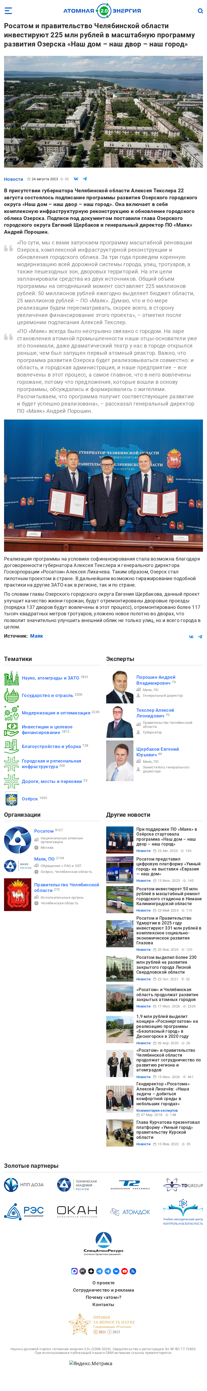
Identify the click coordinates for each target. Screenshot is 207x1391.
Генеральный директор (163, 695)
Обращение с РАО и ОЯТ (61, 866)
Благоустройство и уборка (51, 746)
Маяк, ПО (150, 690)
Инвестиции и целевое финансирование (47, 729)
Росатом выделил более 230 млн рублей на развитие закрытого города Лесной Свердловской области (166, 965)
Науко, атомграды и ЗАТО (50, 678)
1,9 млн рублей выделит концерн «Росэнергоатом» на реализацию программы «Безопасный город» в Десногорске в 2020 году (167, 1026)
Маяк (36, 636)
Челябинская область (73, 872)
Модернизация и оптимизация (56, 713)
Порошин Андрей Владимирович (155, 679)
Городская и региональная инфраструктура (51, 763)
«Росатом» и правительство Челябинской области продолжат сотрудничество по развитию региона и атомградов (168, 1060)
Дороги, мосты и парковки (52, 781)
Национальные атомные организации (62, 840)
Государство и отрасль (47, 695)
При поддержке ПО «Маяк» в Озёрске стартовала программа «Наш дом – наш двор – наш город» (166, 837)
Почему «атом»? (104, 1297)
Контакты (103, 1304)
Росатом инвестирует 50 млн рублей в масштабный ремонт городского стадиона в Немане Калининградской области (169, 896)
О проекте (103, 1282)
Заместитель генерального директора (166, 769)
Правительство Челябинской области (168, 724)
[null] (76, 179)
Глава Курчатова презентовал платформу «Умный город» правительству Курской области (168, 1130)
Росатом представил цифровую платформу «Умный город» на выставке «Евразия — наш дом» (168, 866)
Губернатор (152, 732)
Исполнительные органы (62, 897)
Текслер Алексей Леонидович (155, 712)
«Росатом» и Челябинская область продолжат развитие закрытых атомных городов (167, 994)
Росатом (44, 831)
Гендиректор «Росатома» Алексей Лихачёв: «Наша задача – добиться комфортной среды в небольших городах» (163, 1093)
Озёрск (30, 798)
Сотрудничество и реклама (103, 1290)
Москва (47, 848)
